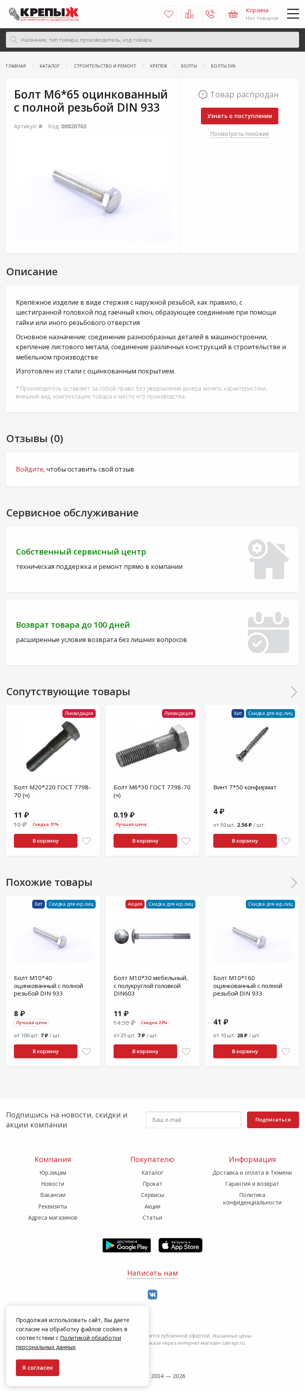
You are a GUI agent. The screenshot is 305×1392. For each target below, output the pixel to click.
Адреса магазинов (52, 1217)
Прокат (152, 1183)
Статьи (152, 1217)
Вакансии (53, 1195)
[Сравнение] (189, 14)
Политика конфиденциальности (252, 1198)
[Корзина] (233, 14)
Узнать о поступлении (239, 116)
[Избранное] (169, 14)
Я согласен (37, 1367)
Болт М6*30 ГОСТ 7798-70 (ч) (152, 791)
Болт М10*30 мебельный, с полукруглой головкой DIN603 (151, 985)
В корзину (46, 840)
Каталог (152, 1172)
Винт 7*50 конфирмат (244, 787)
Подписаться (273, 1119)
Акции (152, 1206)
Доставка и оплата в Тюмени (252, 1172)
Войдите (29, 469)
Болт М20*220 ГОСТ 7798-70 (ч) (52, 791)
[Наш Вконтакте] (152, 1294)
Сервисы (152, 1195)
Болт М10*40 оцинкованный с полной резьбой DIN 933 (48, 985)
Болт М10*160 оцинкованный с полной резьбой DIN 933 (247, 985)
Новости (52, 1183)
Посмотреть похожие (239, 133)
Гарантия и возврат (252, 1183)
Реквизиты (52, 1206)
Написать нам (152, 1273)
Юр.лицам (52, 1172)
